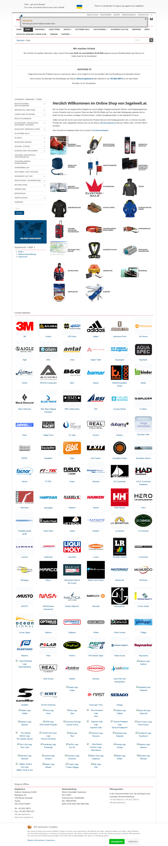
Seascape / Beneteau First (27, 129)
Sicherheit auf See (24, 176)
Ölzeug (18, 138)
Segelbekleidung (23, 142)
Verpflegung (21, 198)
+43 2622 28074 (116, 79)
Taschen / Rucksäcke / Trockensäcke (25, 156)
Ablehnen (132, 841)
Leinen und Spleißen (25, 114)
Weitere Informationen (36, 840)
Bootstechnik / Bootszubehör (22, 105)
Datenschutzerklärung (27, 254)
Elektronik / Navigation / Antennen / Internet (27, 124)
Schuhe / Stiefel (22, 146)
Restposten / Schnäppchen (28, 180)
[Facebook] (152, 15)
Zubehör (19, 202)
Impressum (22, 257)
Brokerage (20, 193)
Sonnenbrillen (22, 168)
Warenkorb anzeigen (151, 18)
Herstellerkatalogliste (100, 130)
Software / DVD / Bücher (26, 172)
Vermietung (20, 189)
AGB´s (21, 252)
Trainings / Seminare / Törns (28, 99)
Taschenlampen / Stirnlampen (23, 162)
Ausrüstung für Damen (26, 151)
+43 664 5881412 (116, 799)
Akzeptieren (117, 841)
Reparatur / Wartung (25, 110)
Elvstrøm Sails (22, 133)
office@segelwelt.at (84, 79)
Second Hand (21, 185)
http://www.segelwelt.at (24, 817)
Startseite (20, 40)
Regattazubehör (23, 119)
